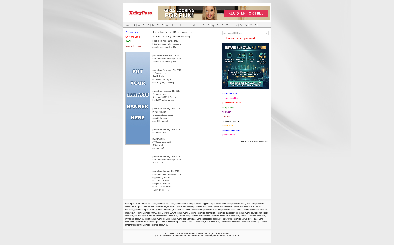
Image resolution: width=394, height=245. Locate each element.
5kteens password (197, 213)
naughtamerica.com (231, 130)
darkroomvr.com (229, 93)
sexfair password (155, 207)
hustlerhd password (143, 216)
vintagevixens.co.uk (231, 121)
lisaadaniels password (211, 219)
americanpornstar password (165, 216)
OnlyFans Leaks (132, 37)
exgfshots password (231, 204)
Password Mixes (132, 32)
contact (236, 235)
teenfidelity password (215, 213)
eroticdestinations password (252, 216)
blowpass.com (228, 107)
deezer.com (227, 125)
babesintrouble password (136, 207)
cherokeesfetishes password (188, 204)
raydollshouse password (175, 207)
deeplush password (153, 219)
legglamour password (211, 204)
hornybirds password (232, 219)
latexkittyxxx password (154, 222)
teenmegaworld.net (230, 98)
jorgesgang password (233, 207)
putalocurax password (188, 216)
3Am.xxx (226, 116)
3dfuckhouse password (252, 219)
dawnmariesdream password (137, 225)
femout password (148, 204)
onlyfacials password (134, 219)
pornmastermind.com (231, 103)
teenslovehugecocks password (245, 210)
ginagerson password (172, 219)
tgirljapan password (181, 210)
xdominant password (134, 222)
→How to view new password (238, 38)
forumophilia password (176, 222)
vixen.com (227, 112)
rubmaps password (221, 210)
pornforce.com (228, 135)
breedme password (165, 204)
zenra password (212, 222)
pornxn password (132, 204)
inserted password (159, 225)
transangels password (213, 207)
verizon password (142, 213)
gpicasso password (163, 210)
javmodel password (195, 222)
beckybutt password (192, 219)
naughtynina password (230, 222)
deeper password (194, 207)
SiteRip (128, 41)
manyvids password (160, 213)
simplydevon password (202, 210)
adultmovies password (209, 216)
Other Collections (133, 46)
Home (128, 25)
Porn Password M (168, 32)
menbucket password (229, 216)
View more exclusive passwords (254, 142)
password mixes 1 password (254, 222)
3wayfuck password (179, 213)
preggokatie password (144, 210)
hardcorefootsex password (238, 213)
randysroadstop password (252, 204)
